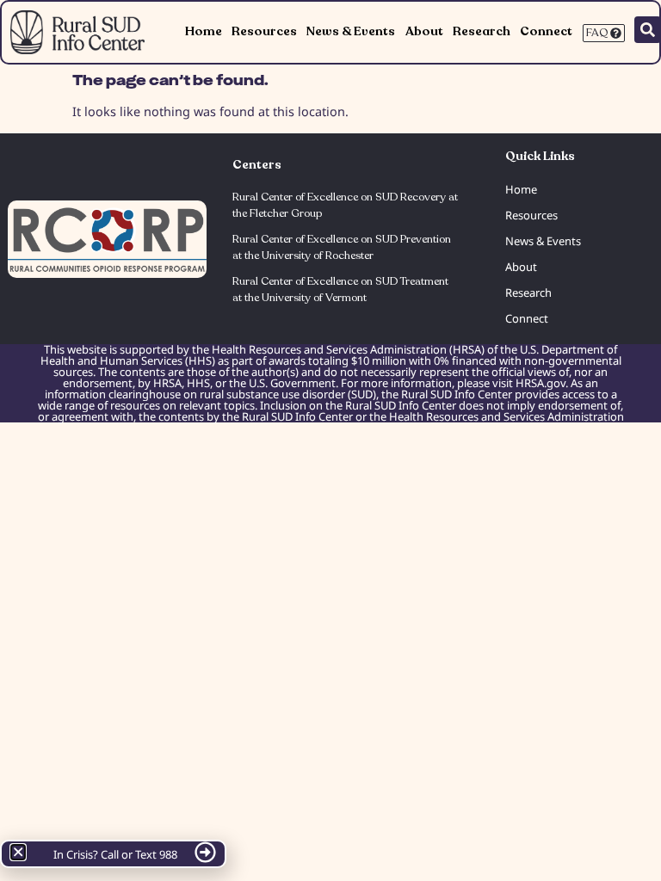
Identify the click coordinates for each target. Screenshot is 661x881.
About (424, 31)
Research (481, 31)
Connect (546, 31)
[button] (18, 852)
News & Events (350, 31)
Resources (264, 31)
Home (203, 31)
